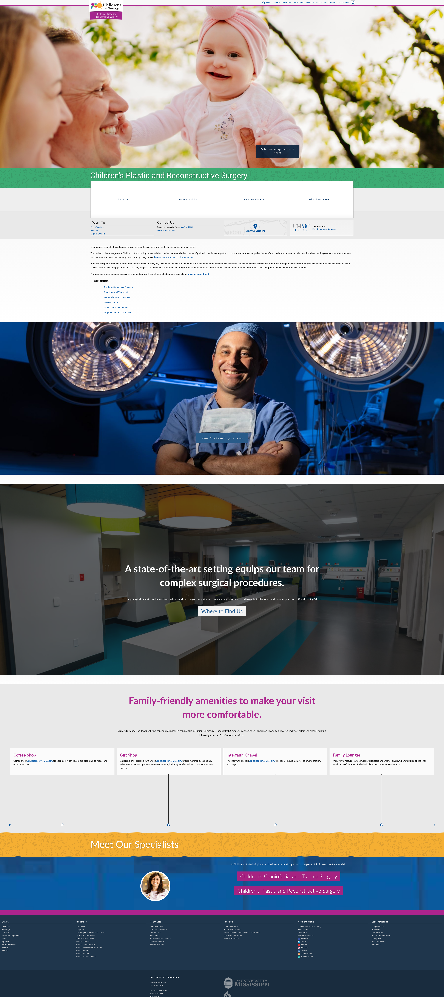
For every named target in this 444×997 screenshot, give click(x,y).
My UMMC (5, 942)
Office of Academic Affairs (85, 936)
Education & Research (320, 199)
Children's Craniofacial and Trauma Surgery (288, 876)
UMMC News (302, 933)
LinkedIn (303, 951)
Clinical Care (123, 199)
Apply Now (80, 930)
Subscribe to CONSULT (306, 936)
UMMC (268, 2)
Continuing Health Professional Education (91, 933)
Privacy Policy (377, 939)
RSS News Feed (306, 954)
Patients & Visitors (189, 199)
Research (309, 2)
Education (286, 2)
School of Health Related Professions (89, 948)
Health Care (298, 2)
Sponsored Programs (231, 939)
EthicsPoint (376, 930)
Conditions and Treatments (116, 292)
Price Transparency (157, 942)
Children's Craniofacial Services (118, 287)
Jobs (4, 939)
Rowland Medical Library (85, 939)
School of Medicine (82, 951)
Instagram (304, 948)
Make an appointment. (198, 274)
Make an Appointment (166, 230)
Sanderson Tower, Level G (40, 760)
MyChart (333, 2)
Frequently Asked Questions (117, 297)
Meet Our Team (111, 302)
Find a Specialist (97, 227)
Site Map (5, 948)
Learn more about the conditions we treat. (174, 257)
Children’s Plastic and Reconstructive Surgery (106, 15)
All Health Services (156, 927)
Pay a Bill (94, 230)
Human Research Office (232, 930)
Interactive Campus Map (11, 936)
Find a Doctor (155, 936)
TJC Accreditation (378, 942)
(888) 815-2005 (187, 227)
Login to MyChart (98, 234)
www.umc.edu (154, 996)
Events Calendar (304, 930)
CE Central (5, 927)
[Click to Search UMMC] (353, 2)
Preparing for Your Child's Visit (117, 313)
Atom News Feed (306, 957)
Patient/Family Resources (116, 307)
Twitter (303, 942)
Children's (276, 2)
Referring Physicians (255, 199)
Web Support (376, 945)
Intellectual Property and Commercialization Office (242, 933)
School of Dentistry (82, 942)
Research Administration (233, 936)
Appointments (344, 2)
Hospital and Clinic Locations (160, 939)
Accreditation (81, 927)
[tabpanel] (222, 87)
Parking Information (9, 945)
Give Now (5, 933)
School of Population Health (86, 957)
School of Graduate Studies (86, 945)
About (318, 2)
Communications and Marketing (309, 927)
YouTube (303, 945)
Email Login (6, 930)
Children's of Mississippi (158, 930)
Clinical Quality (155, 933)
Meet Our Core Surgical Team (222, 438)
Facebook (304, 939)
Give (325, 2)
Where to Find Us (222, 611)
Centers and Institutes (232, 927)
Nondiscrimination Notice (381, 936)
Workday (5, 951)
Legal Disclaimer (378, 933)
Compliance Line (378, 927)
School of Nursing (82, 954)
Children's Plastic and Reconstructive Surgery (288, 890)
